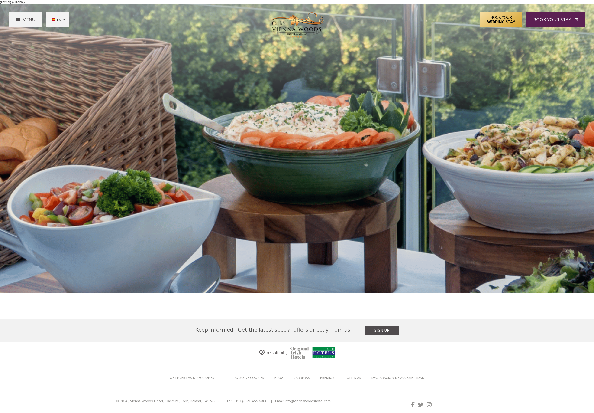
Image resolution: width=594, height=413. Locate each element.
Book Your (501, 19)
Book (552, 19)
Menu (28, 19)
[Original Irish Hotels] (299, 354)
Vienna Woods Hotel (297, 25)
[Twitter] (420, 404)
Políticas (353, 377)
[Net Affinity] (273, 353)
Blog (278, 377)
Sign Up (381, 330)
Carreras (302, 377)
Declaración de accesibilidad (397, 377)
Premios (327, 377)
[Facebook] (413, 404)
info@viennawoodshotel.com (308, 401)
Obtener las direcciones (192, 377)
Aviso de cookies (249, 377)
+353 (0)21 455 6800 (250, 401)
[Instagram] (429, 404)
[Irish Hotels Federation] (323, 353)
